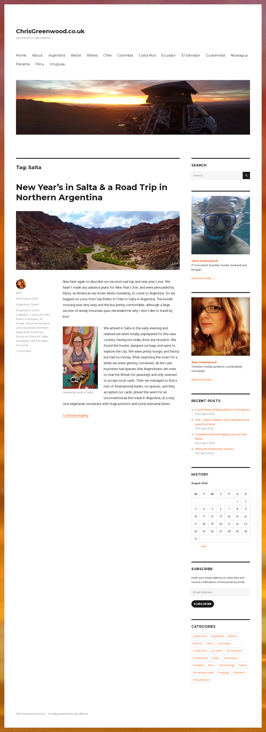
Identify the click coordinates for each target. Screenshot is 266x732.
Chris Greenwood (204, 260)
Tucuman (22, 345)
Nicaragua (239, 55)
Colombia (125, 55)
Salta (44, 336)
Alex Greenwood (204, 362)
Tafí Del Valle (39, 340)
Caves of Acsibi (40, 314)
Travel (34, 304)
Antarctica (200, 636)
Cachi (35, 310)
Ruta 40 (35, 336)
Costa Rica (147, 55)
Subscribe (203, 603)
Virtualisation (201, 679)
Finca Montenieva (38, 323)
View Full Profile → (203, 278)
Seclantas (22, 340)
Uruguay (57, 64)
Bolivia (92, 55)
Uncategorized (203, 672)
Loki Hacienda (25, 327)
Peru (40, 64)
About (37, 55)
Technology (227, 665)
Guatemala (215, 55)
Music (216, 657)
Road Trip (37, 332)
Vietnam (239, 672)
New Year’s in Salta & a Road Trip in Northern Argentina (91, 192)
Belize (76, 55)
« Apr (203, 546)
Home (21, 55)
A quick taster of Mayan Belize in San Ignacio (222, 409)
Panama (23, 64)
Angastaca (23, 310)
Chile (107, 55)
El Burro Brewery (27, 319)
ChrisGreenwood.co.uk (50, 31)
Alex (19, 292)
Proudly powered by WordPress (68, 713)
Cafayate (22, 314)
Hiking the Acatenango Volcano (214, 448)
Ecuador (168, 55)
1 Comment (23, 351)
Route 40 (22, 336)
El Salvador (191, 55)
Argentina (56, 55)
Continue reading (75, 415)
